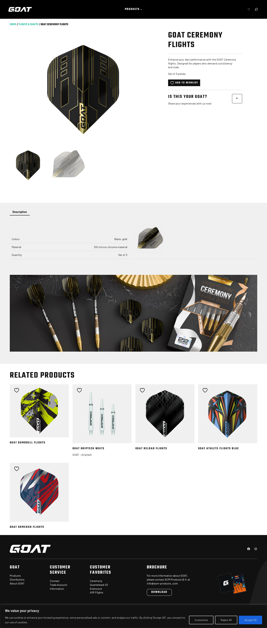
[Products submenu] (141, 9)
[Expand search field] (256, 9)
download (159, 592)
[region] (133, 616)
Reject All (226, 620)
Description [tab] (20, 212)
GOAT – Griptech (82, 454)
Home (13, 24)
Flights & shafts (28, 24)
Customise (201, 620)
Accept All (250, 620)
